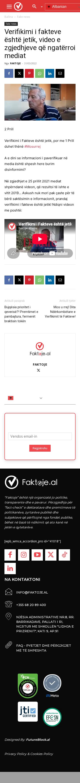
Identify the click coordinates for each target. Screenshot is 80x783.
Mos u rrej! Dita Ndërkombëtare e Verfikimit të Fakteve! (60, 311)
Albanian (20, 398)
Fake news (23, 17)
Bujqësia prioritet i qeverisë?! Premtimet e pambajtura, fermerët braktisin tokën (21, 314)
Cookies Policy (41, 754)
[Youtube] (37, 555)
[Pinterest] (29, 73)
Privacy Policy (15, 754)
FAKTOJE (15, 63)
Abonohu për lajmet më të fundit (40, 421)
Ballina (8, 17)
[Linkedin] (49, 73)
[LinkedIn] (10, 568)
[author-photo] (40, 349)
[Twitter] (50, 555)
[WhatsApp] (39, 73)
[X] (19, 73)
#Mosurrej (32, 146)
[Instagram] (23, 555)
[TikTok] (64, 555)
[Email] (60, 73)
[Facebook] (8, 73)
